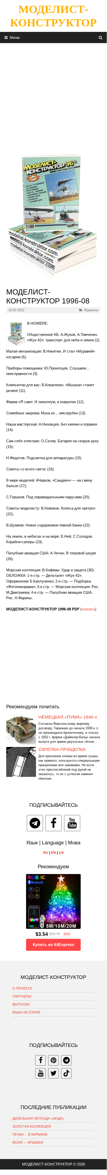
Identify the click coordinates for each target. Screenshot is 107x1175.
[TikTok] (66, 1073)
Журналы (91, 310)
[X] (53, 1073)
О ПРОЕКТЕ (22, 988)
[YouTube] (72, 823)
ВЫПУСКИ (20, 1004)
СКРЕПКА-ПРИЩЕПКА (62, 749)
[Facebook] (53, 823)
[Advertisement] (53, 96)
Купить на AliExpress (53, 945)
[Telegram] (35, 823)
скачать (88, 609)
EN (53, 853)
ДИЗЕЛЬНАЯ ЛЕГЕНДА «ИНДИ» (38, 1118)
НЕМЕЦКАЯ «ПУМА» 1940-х (67, 717)
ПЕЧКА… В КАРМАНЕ (30, 1134)
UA (61, 853)
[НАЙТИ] (101, 37)
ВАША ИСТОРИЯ (26, 1012)
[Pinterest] (53, 1060)
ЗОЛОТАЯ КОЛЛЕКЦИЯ (31, 1126)
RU (45, 853)
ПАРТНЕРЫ (21, 996)
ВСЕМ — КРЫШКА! (27, 1142)
